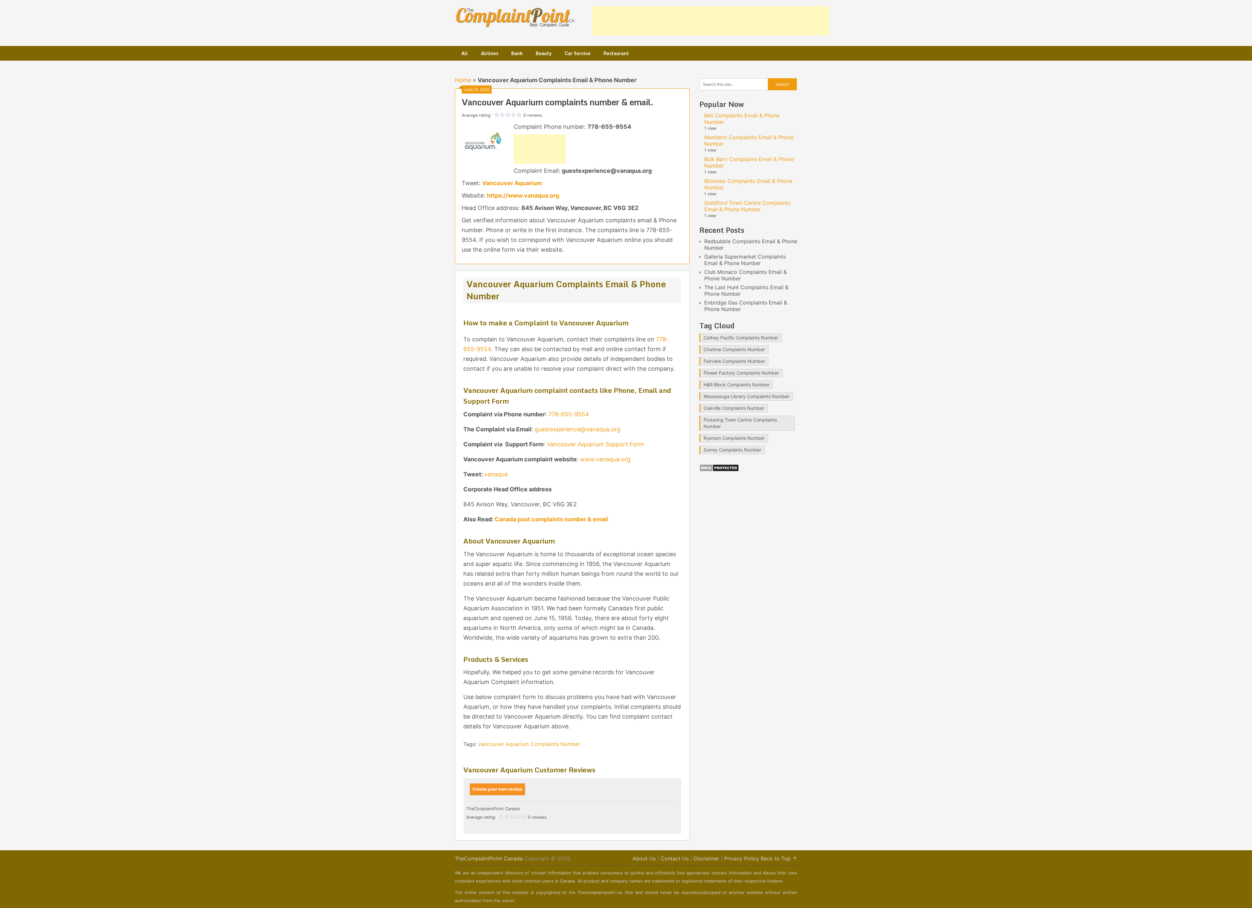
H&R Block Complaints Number (736, 384)
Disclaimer (706, 858)
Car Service (577, 53)
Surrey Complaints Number (732, 450)
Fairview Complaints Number (734, 361)
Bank (517, 53)
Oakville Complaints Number (734, 408)
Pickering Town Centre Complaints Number (740, 423)
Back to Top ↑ (779, 858)
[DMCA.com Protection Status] (719, 470)
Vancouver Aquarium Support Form (595, 444)
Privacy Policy (741, 858)
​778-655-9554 (568, 414)
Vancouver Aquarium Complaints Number (529, 744)
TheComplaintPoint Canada (489, 858)
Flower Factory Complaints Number (741, 373)
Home (463, 80)
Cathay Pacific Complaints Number (741, 337)
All (464, 53)
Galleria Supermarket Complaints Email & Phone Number (745, 259)
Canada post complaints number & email (550, 519)
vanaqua (496, 474)
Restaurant (616, 53)
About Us (644, 858)
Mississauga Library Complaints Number (746, 396)
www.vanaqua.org (605, 459)
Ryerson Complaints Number (734, 438)
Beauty (544, 53)
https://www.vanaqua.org (523, 195)
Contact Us (675, 858)
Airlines (489, 53)
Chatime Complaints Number (734, 349)
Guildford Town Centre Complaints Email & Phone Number (747, 206)
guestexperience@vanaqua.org (577, 429)
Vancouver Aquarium (512, 183)
